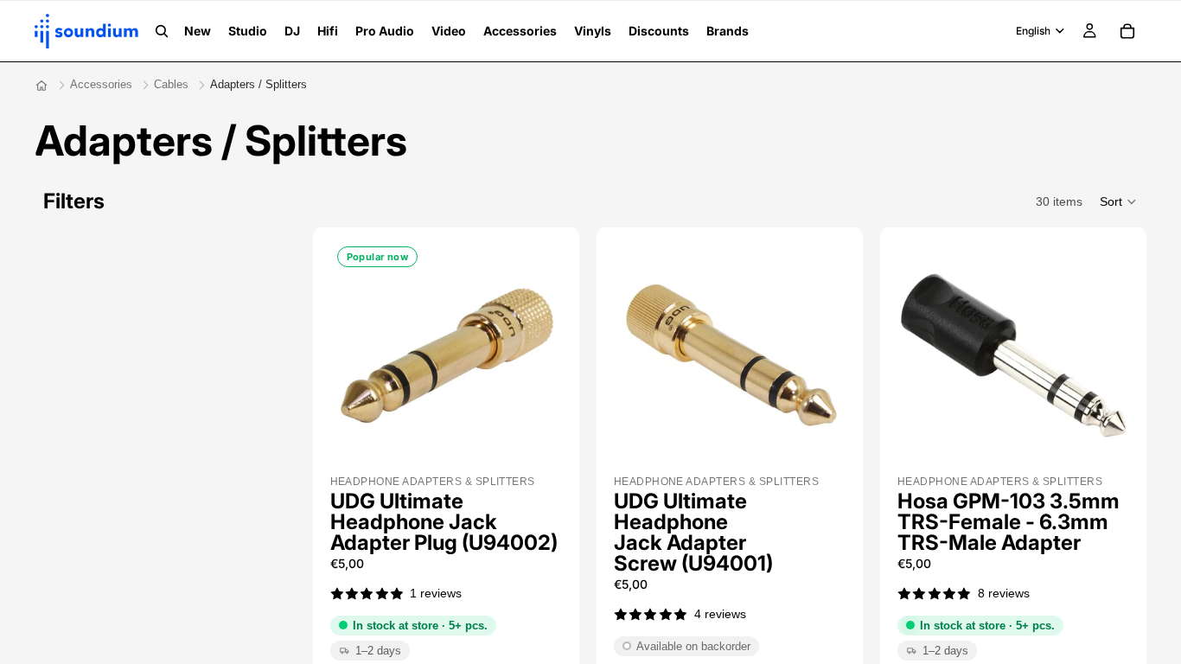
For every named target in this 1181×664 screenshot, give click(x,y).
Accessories (101, 84)
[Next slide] (533, 355)
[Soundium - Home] (41, 86)
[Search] (162, 31)
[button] (1119, 201)
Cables (171, 84)
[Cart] (1127, 31)
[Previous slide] (360, 355)
